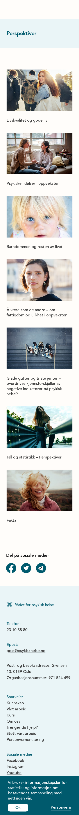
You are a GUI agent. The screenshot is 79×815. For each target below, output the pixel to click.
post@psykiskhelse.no (26, 650)
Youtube (14, 772)
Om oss (13, 721)
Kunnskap (15, 702)
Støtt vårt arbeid (21, 733)
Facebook (15, 760)
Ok (18, 807)
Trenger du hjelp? (22, 727)
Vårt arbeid (16, 708)
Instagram (15, 766)
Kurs (11, 715)
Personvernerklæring (25, 739)
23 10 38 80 (17, 629)
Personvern (61, 807)
